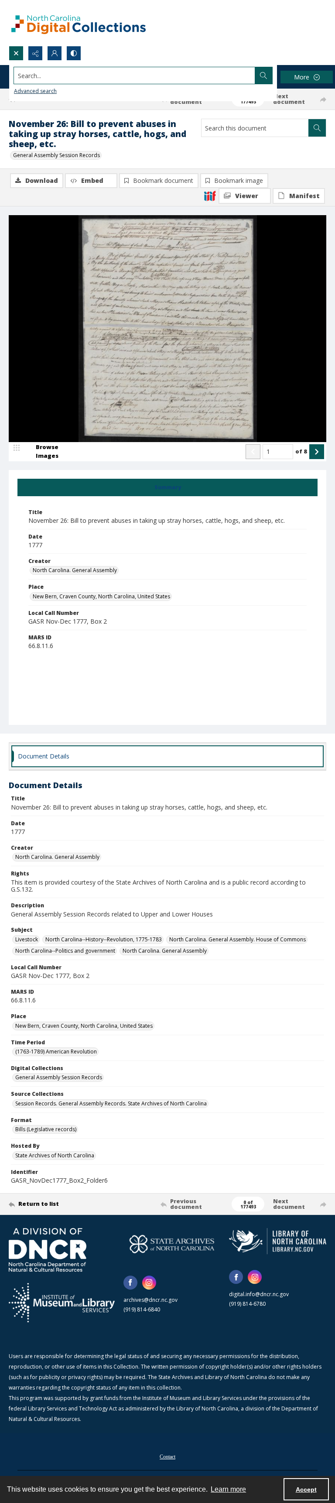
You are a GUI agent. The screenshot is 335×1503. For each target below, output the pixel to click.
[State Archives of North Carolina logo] (172, 1244)
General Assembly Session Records (56, 155)
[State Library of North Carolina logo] (277, 1241)
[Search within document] (317, 128)
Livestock (26, 939)
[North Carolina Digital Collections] (78, 22)
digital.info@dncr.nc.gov (259, 1294)
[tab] (167, 487)
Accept (306, 1489)
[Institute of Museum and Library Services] (62, 1302)
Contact (167, 1457)
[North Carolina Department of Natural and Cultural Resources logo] (47, 1250)
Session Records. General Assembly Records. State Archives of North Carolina (111, 1103)
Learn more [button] (228, 1489)
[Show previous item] (253, 451)
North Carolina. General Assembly (75, 570)
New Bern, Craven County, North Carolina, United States (101, 596)
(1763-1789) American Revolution (56, 1051)
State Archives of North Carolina (54, 1155)
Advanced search (35, 91)
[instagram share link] (149, 1283)
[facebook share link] (130, 1283)
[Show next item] (316, 451)
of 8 (301, 451)
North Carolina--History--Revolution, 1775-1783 (103, 939)
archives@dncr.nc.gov (150, 1300)
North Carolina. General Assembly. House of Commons (237, 939)
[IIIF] (210, 195)
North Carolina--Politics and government (65, 950)
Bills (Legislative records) (45, 1129)
